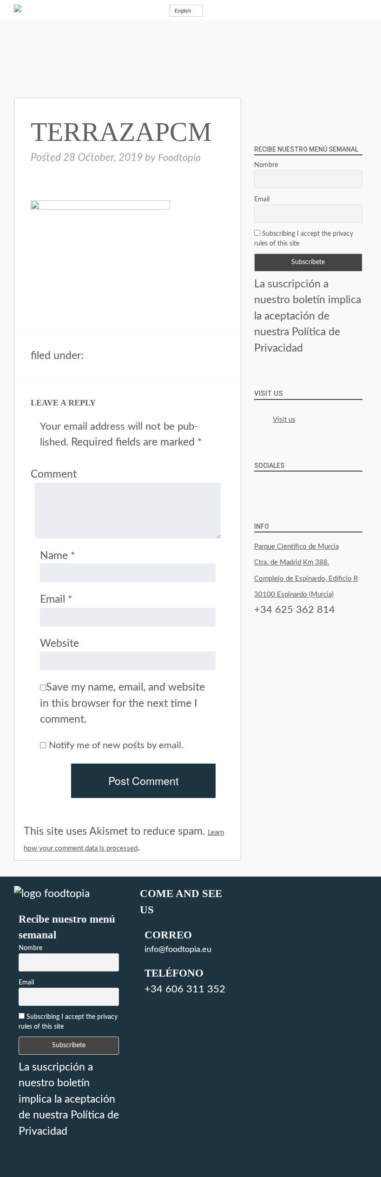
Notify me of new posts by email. (116, 745)
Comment (54, 474)
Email (56, 599)
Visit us (268, 393)
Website (59, 643)
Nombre (266, 165)
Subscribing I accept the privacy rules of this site (303, 239)
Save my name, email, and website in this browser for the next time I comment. (122, 703)
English (183, 10)
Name (57, 555)
